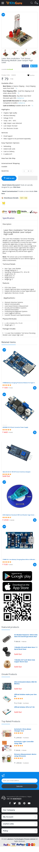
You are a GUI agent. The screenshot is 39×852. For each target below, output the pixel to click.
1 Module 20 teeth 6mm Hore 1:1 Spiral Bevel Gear (25, 648)
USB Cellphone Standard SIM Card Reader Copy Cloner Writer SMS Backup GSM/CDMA (19, 515)
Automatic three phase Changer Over (22, 730)
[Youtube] (29, 804)
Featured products (10, 627)
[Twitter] (15, 804)
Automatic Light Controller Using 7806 (24, 742)
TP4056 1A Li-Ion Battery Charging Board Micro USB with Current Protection (19, 559)
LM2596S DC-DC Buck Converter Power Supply (15, 427)
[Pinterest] (24, 804)
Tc (16, 88)
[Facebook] (10, 804)
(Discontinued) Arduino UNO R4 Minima (25, 683)
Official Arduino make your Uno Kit (25, 695)
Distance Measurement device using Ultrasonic (25, 755)
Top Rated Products (11, 721)
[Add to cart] (34, 388)
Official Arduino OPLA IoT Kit (24, 707)
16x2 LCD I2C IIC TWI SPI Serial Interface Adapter (16, 472)
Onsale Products (9, 674)
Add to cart (10, 178)
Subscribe (19, 786)
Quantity (5, 171)
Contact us (20, 98)
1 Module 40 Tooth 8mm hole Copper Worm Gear (24, 661)
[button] (28, 178)
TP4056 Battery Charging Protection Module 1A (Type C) (18, 382)
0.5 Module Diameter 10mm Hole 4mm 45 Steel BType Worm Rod (26, 635)
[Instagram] (19, 804)
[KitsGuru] (14, 3)
